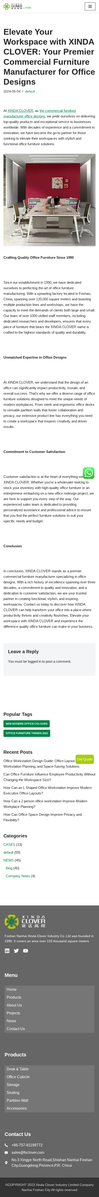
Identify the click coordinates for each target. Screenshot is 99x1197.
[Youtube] (25, 950)
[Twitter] (16, 950)
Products (14, 997)
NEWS (8, 860)
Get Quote (85, 759)
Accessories (17, 1108)
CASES (9, 844)
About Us (14, 1005)
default (30, 91)
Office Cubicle (18, 1077)
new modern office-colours (26, 723)
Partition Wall (17, 1100)
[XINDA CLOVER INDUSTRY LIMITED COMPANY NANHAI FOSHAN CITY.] (17, 6)
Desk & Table (18, 1069)
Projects (13, 1013)
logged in (34, 661)
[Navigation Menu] (90, 6)
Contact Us (16, 1029)
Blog (9, 868)
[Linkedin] (7, 950)
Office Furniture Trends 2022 (27, 733)
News (11, 1021)
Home (12, 989)
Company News (18, 876)
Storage (13, 1085)
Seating (13, 1093)
